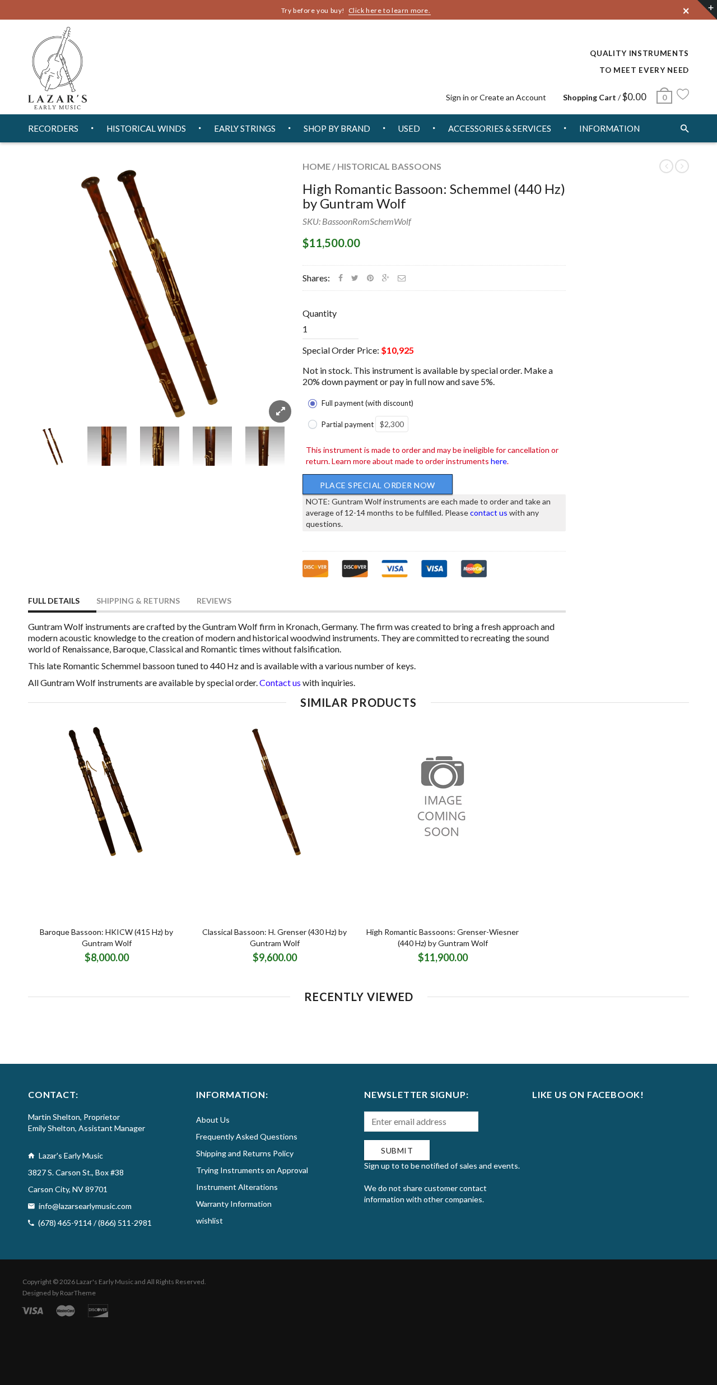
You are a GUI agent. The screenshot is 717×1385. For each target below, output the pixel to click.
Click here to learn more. (389, 10)
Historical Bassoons (389, 166)
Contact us (280, 682)
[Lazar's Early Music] (57, 68)
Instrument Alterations (237, 1187)
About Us (213, 1119)
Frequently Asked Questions (246, 1136)
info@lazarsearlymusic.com (85, 1206)
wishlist (209, 1220)
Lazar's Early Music (104, 1281)
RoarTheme (78, 1293)
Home (316, 166)
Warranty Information (234, 1203)
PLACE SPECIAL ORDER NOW (377, 485)
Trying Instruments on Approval (252, 1170)
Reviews (214, 600)
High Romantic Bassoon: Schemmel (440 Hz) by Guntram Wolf (433, 195)
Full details (54, 600)
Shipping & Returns (138, 600)
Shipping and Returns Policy (245, 1153)
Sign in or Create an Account (496, 97)
